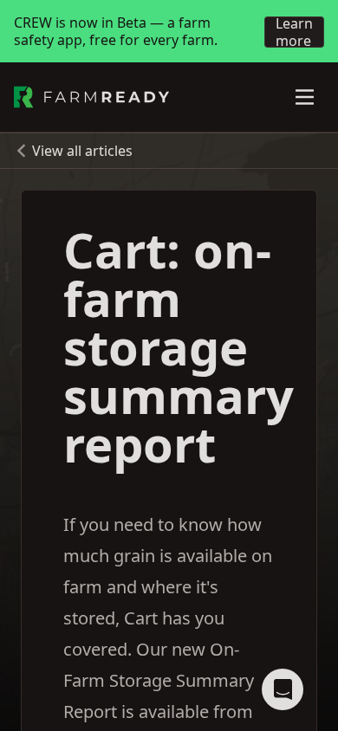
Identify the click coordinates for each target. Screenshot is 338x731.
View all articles (82, 150)
